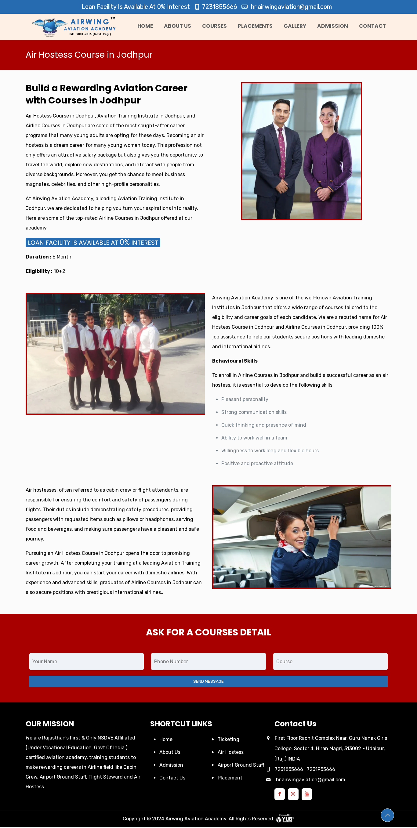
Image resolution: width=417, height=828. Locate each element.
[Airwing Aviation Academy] (75, 27)
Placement (230, 778)
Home (165, 739)
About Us (169, 752)
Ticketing (228, 739)
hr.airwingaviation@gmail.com (290, 6)
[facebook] (279, 794)
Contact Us (172, 778)
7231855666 (219, 6)
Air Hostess (231, 752)
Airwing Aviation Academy (195, 819)
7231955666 (321, 769)
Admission (171, 765)
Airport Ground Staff (241, 765)
